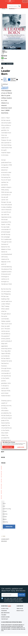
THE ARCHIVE (4, 610)
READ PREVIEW (4, 51)
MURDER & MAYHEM (5, 616)
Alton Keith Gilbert (5, 79)
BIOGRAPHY (10, 63)
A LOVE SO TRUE (4, 608)
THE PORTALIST (4, 619)
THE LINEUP (3, 614)
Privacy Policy (20, 610)
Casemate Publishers (4, 87)
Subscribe (25, 1)
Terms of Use (20, 608)
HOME (3, 63)
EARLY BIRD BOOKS (5, 612)
